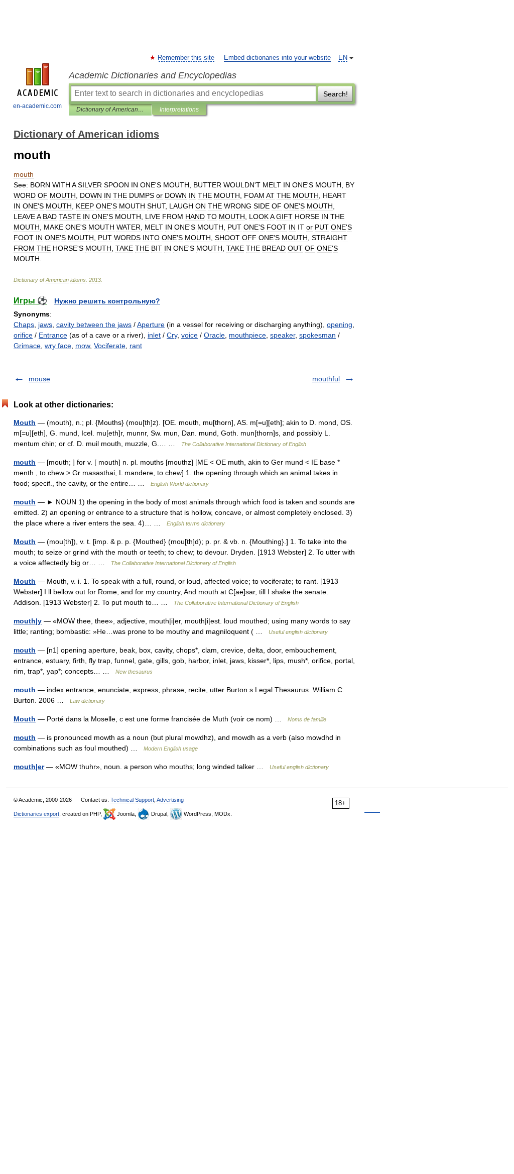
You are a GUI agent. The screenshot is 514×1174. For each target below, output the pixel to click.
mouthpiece (247, 335)
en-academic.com (37, 106)
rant (136, 346)
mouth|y (28, 621)
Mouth (25, 422)
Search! (335, 94)
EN (342, 57)
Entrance (53, 335)
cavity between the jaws (94, 325)
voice (189, 335)
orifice (23, 335)
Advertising (170, 800)
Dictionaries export (36, 814)
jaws (45, 325)
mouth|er (29, 767)
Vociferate (109, 346)
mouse (39, 379)
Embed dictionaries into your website (277, 57)
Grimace (27, 346)
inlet (154, 335)
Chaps (24, 325)
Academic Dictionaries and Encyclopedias (152, 75)
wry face (58, 346)
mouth (25, 462)
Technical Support (132, 800)
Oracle (214, 335)
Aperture (151, 325)
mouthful (326, 379)
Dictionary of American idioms (110, 109)
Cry (172, 335)
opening (339, 325)
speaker (282, 335)
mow (82, 346)
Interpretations (179, 109)
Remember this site (186, 57)
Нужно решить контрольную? (107, 301)
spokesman (317, 335)
